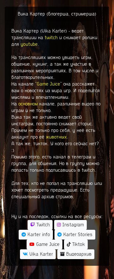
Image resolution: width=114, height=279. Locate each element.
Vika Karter (40, 254)
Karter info (38, 234)
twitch (51, 37)
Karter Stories (77, 234)
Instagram (72, 224)
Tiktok (78, 244)
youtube (29, 44)
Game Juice (48, 83)
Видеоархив (78, 254)
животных (56, 137)
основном (28, 103)
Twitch (42, 224)
